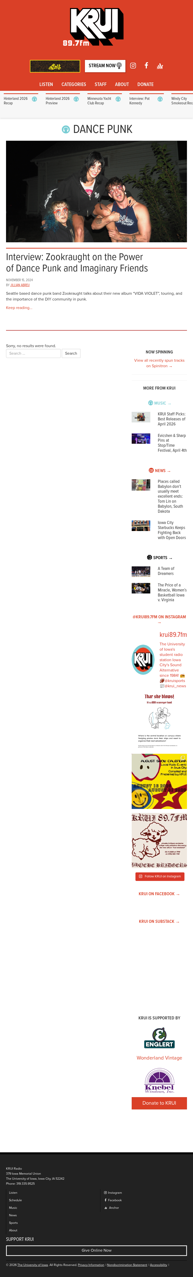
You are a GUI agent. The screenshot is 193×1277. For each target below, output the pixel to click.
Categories (74, 85)
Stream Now (103, 66)
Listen (46, 85)
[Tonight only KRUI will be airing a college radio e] (159, 840)
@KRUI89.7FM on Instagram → (159, 619)
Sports (13, 1223)
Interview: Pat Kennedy (139, 101)
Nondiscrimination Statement (127, 1265)
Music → (163, 403)
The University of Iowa (32, 1265)
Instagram (114, 1193)
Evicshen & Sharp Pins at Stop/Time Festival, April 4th (172, 443)
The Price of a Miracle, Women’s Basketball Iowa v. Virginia (172, 592)
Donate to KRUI (159, 1103)
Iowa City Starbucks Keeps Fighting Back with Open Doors (172, 530)
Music (13, 1208)
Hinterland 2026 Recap (16, 101)
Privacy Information (91, 1265)
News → (163, 471)
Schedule (15, 1200)
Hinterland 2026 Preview (58, 101)
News (13, 1215)
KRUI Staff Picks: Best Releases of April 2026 (171, 419)
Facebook (114, 1200)
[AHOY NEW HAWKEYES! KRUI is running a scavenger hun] (159, 722)
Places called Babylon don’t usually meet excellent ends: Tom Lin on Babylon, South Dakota (170, 496)
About (122, 85)
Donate (145, 85)
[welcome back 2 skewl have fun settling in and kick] (159, 781)
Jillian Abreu (20, 285)
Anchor (113, 1208)
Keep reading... (19, 307)
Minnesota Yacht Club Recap (99, 101)
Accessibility (158, 1265)
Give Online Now (97, 1250)
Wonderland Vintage (159, 1058)
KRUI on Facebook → (159, 894)
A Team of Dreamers (166, 571)
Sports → (163, 558)
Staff (101, 85)
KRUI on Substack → (159, 922)
